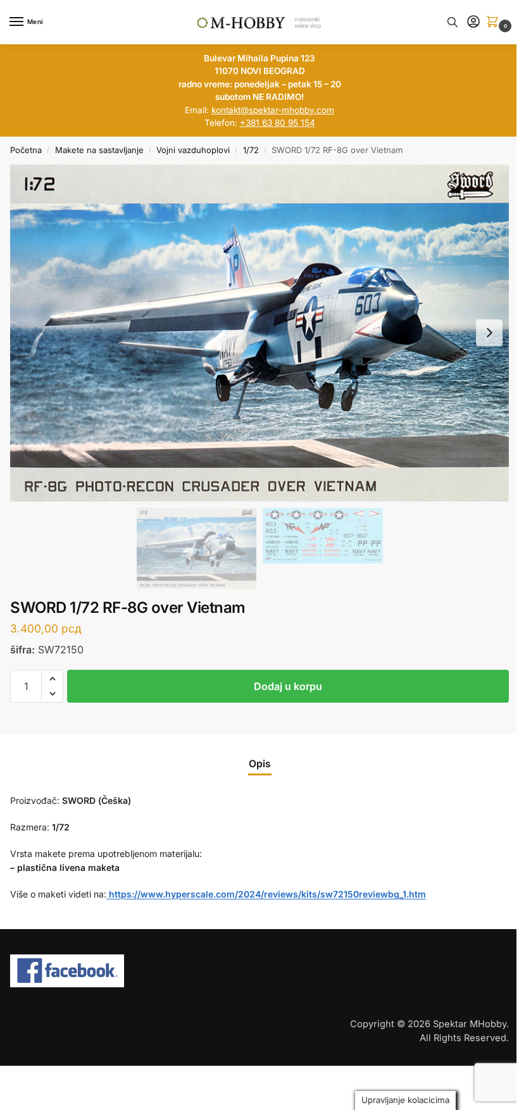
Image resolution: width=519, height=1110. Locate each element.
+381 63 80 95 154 (277, 123)
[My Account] (473, 22)
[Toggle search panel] (452, 22)
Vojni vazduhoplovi (193, 150)
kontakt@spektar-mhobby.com (272, 110)
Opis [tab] (260, 764)
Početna (26, 150)
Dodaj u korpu (288, 686)
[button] (495, 22)
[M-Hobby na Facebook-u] (129, 970)
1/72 (251, 150)
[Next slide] (489, 332)
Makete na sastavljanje (99, 150)
